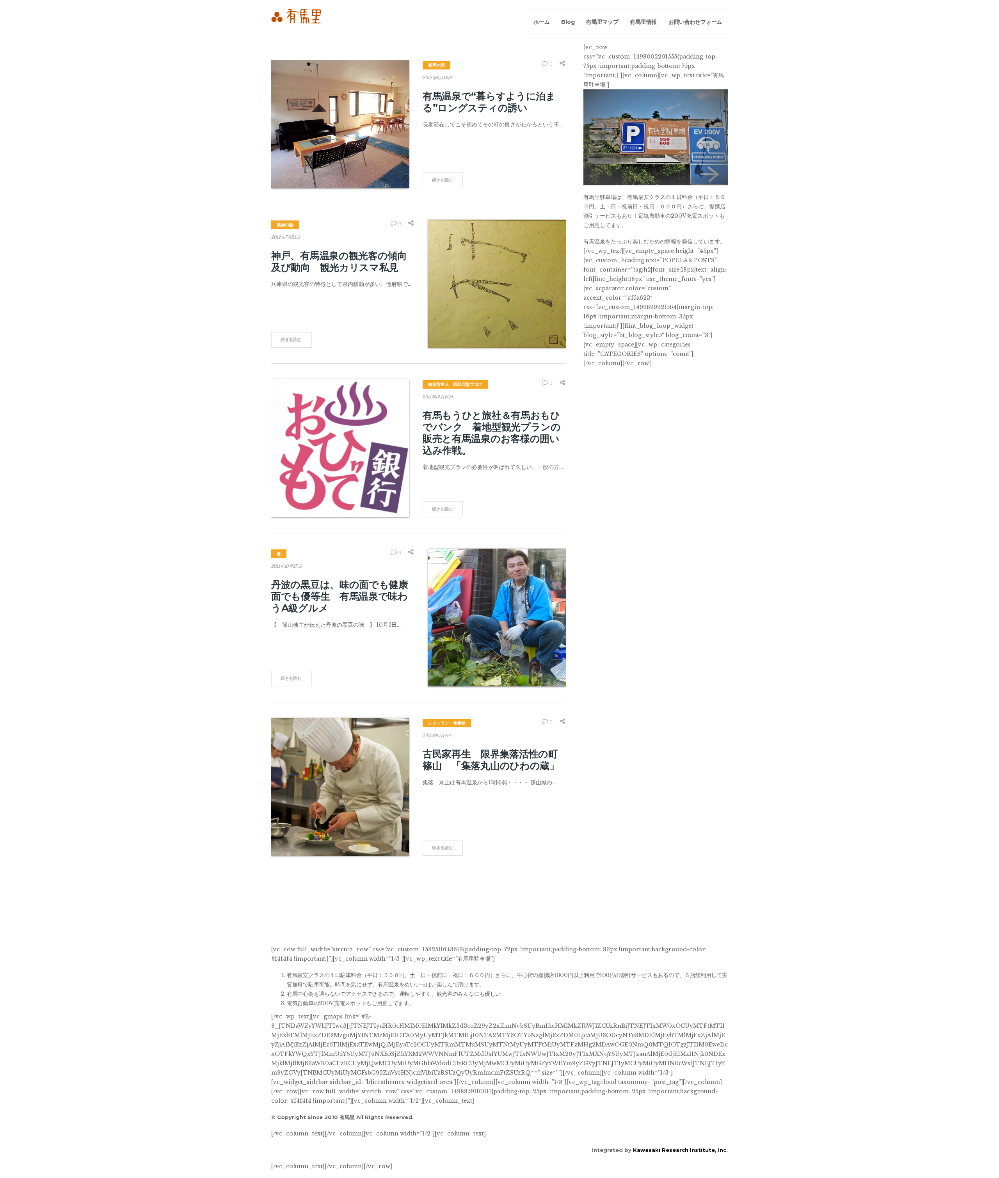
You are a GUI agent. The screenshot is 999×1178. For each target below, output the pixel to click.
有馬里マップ (602, 21)
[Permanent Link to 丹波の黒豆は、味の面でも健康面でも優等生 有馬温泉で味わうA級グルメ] (497, 617)
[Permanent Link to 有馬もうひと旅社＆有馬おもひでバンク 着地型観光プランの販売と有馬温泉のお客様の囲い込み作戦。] (340, 448)
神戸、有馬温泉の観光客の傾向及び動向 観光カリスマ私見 (339, 261)
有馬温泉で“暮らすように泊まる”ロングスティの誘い (489, 102)
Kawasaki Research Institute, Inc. (680, 1150)
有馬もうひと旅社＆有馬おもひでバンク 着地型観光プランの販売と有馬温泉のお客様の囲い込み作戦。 (492, 432)
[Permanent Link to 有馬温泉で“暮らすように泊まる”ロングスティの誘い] (340, 124)
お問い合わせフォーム (695, 21)
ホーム (541, 21)
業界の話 (436, 65)
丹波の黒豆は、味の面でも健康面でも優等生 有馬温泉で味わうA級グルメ (339, 596)
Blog (567, 21)
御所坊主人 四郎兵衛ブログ (455, 384)
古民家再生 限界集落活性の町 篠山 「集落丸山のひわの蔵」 (495, 759)
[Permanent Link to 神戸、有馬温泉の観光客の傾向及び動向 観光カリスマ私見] (497, 283)
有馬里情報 (643, 21)
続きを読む (442, 180)
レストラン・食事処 (447, 723)
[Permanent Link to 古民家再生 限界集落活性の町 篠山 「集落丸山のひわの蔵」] (340, 787)
